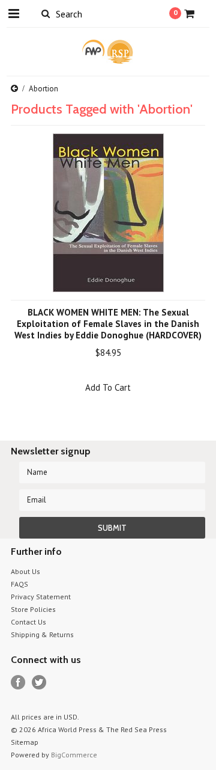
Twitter (39, 682)
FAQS (19, 583)
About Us (25, 571)
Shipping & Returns (42, 634)
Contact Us (28, 621)
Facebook (18, 682)
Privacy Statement (41, 596)
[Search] (45, 13)
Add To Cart (108, 387)
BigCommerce (74, 754)
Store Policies (33, 609)
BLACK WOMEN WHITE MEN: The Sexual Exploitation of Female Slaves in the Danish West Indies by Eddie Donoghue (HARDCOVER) (108, 324)
